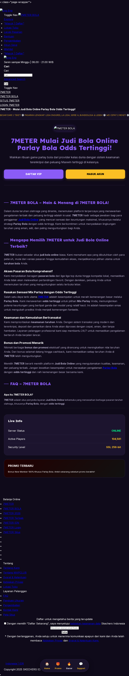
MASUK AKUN (95, 174)
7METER (5, 92)
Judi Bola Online (28, 219)
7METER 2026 (11, 513)
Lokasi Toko (11, 27)
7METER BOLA (9, 96)
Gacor (69, 666)
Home (47, 666)
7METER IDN (11, 522)
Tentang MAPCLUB (15, 572)
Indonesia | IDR (15, 663)
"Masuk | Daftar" (14, 23)
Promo (58, 666)
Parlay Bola (110, 367)
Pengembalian (12, 40)
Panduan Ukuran (13, 600)
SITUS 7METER (9, 100)
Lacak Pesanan (13, 32)
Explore (8, 19)
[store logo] (28, 15)
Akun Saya (10, 45)
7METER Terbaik (13, 518)
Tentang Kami (11, 567)
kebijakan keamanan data (85, 623)
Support (81, 666)
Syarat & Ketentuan (14, 577)
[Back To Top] (0, 674)
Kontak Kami (10, 610)
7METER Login (12, 527)
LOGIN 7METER (9, 105)
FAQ (5, 595)
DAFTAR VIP (34, 174)
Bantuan (9, 36)
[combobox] (18, 75)
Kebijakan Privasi (13, 582)
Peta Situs (9, 614)
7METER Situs (11, 532)
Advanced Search (14, 79)
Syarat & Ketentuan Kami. (84, 640)
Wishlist (8, 49)
